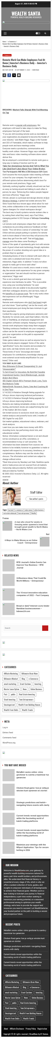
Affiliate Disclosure (17, 1028)
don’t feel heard (34, 302)
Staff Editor (9, 70)
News (25, 689)
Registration (42, 1028)
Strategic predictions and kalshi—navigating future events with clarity (9, 804)
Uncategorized (9, 704)
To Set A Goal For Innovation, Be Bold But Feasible (24, 372)
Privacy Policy (31, 1028)
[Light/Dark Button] (38, 33)
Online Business (36, 689)
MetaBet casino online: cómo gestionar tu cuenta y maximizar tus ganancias (9, 775)
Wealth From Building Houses (29, 704)
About (6, 1028)
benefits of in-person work (17, 294)
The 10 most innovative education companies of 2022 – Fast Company (9, 594)
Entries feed (8, 732)
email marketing (10, 684)
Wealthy (33, 513)
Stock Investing (9, 699)
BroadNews (34, 1034)
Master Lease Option (11, 689)
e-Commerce (7, 55)
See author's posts (36, 498)
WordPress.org (9, 743)
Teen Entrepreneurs (26, 699)
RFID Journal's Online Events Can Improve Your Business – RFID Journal (9, 565)
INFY (5, 221)
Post (5, 694)
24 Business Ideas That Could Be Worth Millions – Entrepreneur (9, 580)
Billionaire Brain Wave (30, 673)
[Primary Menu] (5, 33)
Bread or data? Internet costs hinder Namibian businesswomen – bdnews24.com (9, 609)
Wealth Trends (27, 710)
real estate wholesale (9, 513)
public (13, 694)
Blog (23, 678)
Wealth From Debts (11, 710)
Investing (37, 684)
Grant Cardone (25, 684)
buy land (10, 510)
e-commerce (19, 510)
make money (28, 510)
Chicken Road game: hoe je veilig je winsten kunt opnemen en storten (9, 790)
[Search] (45, 33)
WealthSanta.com (21, 870)
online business (39, 510)
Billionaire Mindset (11, 678)
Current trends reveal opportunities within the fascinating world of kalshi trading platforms (9, 819)
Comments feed (9, 737)
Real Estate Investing (27, 694)
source (5, 479)
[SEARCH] (45, 628)
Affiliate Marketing (11, 673)
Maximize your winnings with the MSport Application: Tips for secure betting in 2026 (9, 848)
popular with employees (26, 125)
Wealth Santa (26, 13)
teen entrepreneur (23, 513)
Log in (5, 727)
